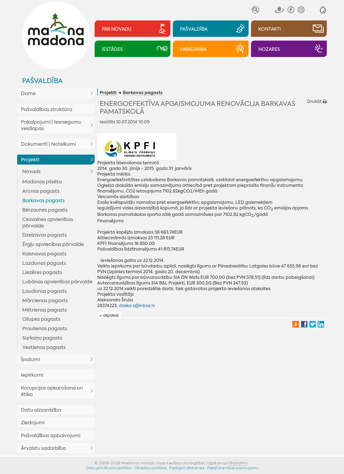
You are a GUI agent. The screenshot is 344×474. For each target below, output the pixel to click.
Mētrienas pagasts (44, 310)
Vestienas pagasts (44, 347)
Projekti (30, 159)
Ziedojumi (33, 422)
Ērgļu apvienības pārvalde (53, 244)
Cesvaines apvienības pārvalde (47, 222)
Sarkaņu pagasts (42, 338)
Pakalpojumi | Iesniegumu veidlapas (51, 125)
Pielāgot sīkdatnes (186, 467)
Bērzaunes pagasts (44, 210)
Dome (28, 93)
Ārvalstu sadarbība (43, 448)
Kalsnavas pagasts (44, 254)
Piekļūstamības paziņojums (232, 467)
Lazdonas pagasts (44, 263)
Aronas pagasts (40, 191)
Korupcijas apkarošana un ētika (52, 391)
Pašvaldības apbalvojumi (50, 435)
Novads (31, 171)
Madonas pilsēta (42, 182)
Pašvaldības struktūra (46, 109)
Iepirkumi (32, 375)
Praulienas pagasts (44, 328)
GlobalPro (238, 463)
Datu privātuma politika (109, 467)
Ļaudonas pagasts (44, 291)
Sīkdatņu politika (150, 467)
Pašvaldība (42, 80)
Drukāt (315, 101)
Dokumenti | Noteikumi (48, 144)
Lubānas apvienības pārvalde (57, 282)
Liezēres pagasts (42, 272)
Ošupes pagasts (41, 319)
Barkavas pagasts (43, 200)
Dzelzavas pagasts (44, 235)
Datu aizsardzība (41, 410)
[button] (323, 10)
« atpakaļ (109, 315)
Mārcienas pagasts (45, 300)
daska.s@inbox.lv (137, 305)
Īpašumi (30, 359)
